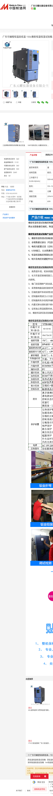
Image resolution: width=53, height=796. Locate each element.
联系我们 (30, 791)
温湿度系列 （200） (11, 172)
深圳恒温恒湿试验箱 (36, 762)
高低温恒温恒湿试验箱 (37, 759)
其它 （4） (7, 176)
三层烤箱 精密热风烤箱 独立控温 (14, 145)
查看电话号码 (10, 190)
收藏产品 (8, 102)
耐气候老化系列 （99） (12, 169)
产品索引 (6, 214)
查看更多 (12, 207)
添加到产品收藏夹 (9, 218)
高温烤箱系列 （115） (11, 162)
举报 (19, 102)
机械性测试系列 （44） (12, 159)
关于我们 (19, 791)
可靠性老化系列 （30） (12, 166)
